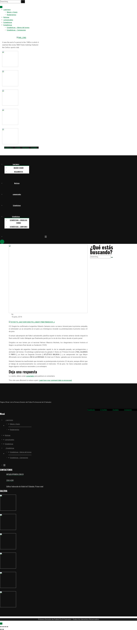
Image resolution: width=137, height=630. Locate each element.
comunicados (8, 20)
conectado (30, 376)
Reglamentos (11, 15)
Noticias (6, 17)
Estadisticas (7, 22)
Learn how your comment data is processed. (55, 380)
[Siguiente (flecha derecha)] (3, 629)
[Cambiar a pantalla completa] (3, 626)
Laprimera (6, 10)
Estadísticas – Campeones (16, 30)
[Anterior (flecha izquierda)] (1, 629)
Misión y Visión (12, 12)
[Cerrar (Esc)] (7, 626)
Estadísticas (7, 25)
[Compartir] (5, 626)
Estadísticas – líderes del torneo (18, 28)
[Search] (23, 1)
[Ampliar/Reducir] (1, 626)
